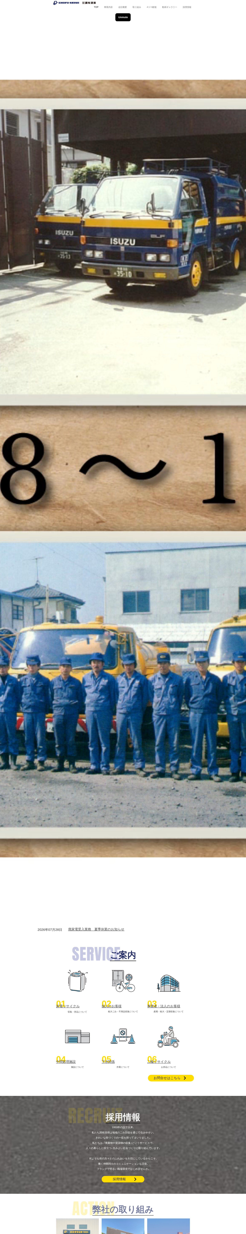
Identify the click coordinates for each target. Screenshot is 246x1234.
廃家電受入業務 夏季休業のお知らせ (96, 929)
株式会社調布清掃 (74, 3)
